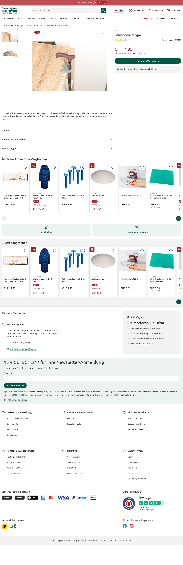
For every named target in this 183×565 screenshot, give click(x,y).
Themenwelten (8, 18)
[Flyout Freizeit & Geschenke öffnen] (105, 19)
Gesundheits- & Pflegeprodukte (16, 25)
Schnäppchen (147, 18)
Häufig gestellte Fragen (16, 457)
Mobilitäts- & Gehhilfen (45, 25)
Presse (130, 473)
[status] (66, 10)
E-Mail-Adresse (11, 373)
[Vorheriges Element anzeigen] (4, 218)
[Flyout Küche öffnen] (25, 19)
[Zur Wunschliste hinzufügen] (102, 34)
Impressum (79, 540)
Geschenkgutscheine (136, 424)
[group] (69, 66)
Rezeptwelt (71, 468)
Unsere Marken (134, 462)
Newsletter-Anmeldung (137, 429)
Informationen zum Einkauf (18, 418)
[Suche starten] (103, 10)
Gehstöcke (63, 25)
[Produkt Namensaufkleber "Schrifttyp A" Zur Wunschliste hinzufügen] (25, 167)
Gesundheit (78, 18)
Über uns (131, 457)
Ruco (117, 30)
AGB (103, 540)
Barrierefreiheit (13, 473)
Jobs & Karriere (134, 468)
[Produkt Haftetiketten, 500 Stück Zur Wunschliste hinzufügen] (142, 167)
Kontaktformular (14, 462)
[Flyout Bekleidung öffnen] (70, 19)
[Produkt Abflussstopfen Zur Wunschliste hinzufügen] (113, 167)
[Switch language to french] (118, 10)
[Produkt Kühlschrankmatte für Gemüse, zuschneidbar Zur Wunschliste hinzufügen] (171, 167)
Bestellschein (175, 18)
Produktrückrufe (74, 424)
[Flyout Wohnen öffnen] (47, 19)
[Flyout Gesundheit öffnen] (84, 19)
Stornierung (12, 435)
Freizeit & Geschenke (95, 18)
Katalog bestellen (74, 473)
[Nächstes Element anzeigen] (178, 218)
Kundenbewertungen (16, 468)
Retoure (70, 418)
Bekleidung (64, 18)
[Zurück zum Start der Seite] (180, 547)
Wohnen (42, 18)
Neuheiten (161, 18)
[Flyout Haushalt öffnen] (36, 19)
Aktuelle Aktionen (135, 418)
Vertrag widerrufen (62, 540)
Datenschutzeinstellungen (119, 540)
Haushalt (31, 18)
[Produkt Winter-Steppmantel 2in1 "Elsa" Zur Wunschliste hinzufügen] (54, 167)
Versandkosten (13, 429)
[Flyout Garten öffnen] (57, 19)
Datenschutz (18, 394)
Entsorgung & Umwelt (137, 479)
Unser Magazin (73, 457)
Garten (53, 18)
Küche (21, 18)
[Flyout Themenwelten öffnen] (15, 19)
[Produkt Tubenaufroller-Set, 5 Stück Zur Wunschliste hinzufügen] (84, 167)
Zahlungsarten (13, 424)
